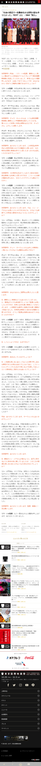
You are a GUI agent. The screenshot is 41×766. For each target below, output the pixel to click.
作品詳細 (6, 69)
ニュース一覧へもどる (20, 538)
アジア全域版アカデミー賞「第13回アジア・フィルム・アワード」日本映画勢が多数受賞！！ (25, 597)
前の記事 (4, 523)
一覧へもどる (5, 6)
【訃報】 (14, 605)
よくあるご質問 (7, 755)
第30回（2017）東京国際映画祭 (12, 743)
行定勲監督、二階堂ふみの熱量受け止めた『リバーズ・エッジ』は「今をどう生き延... (10, 528)
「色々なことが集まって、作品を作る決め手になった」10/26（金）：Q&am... (30, 528)
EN (39, 2)
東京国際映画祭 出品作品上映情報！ (23, 625)
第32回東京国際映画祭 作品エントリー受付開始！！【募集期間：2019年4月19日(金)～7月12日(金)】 (25, 548)
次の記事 (23, 523)
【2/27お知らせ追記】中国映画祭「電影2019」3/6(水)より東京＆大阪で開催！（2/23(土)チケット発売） (24, 633)
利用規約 (5, 751)
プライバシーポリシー (28, 751)
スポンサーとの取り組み (21, 668)
